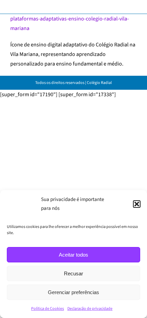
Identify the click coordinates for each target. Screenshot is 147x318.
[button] (136, 204)
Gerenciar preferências (73, 292)
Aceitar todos (73, 255)
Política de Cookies (47, 309)
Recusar (73, 273)
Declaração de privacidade (89, 309)
